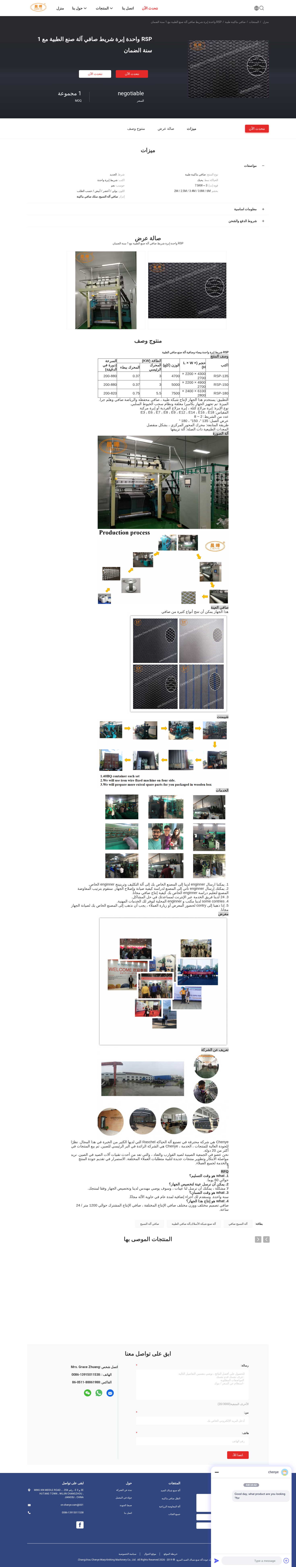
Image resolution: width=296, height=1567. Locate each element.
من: (246, 1412)
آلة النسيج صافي (238, 1223)
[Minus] (216, 1472)
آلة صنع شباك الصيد (170, 1490)
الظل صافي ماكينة (171, 1498)
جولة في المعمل (124, 1497)
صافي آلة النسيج (149, 1223)
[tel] (80, 1393)
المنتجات (254, 22)
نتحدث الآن (132, 74)
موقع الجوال (150, 1554)
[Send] (216, 1560)
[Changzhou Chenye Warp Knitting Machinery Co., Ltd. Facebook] (80, 1525)
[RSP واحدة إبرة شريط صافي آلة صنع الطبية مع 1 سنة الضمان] (228, 69)
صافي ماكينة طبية (235, 22)
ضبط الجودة (126, 1505)
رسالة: (245, 1365)
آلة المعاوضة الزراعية (169, 1506)
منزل (266, 22)
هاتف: (245, 1433)
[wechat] (87, 1393)
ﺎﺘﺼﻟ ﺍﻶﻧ (238, 1455)
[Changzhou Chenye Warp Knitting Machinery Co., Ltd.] (39, 7)
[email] (110, 1393)
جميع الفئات (174, 1514)
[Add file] (286, 1560)
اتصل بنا (128, 1513)
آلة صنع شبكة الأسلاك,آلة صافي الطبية (194, 1223)
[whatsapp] (98, 1393)
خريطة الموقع (170, 1554)
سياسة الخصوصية (127, 1554)
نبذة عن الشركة (124, 1490)
